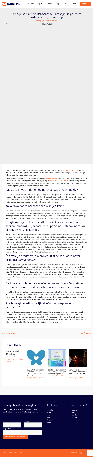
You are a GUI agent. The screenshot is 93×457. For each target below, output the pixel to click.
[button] (43, 4)
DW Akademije (50, 178)
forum (65, 181)
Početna (31, 4)
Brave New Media (56, 181)
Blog (57, 4)
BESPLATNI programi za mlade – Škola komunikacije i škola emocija (35, 373)
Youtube (74, 417)
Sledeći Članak (84, 333)
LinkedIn (74, 415)
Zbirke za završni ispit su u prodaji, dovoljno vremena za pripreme (57, 372)
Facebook (74, 412)
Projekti (39, 4)
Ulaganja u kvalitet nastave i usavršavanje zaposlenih (14, 354)
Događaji (8, 359)
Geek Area (86, 453)
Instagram (74, 410)
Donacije (49, 410)
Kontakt (73, 4)
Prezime (27, 421)
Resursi (49, 4)
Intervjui (39, 21)
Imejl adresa (7, 429)
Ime (4, 421)
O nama (65, 4)
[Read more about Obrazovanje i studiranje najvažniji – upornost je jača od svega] (78, 358)
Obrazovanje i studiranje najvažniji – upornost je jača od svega (78, 373)
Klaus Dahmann (70, 170)
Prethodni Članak (9, 333)
